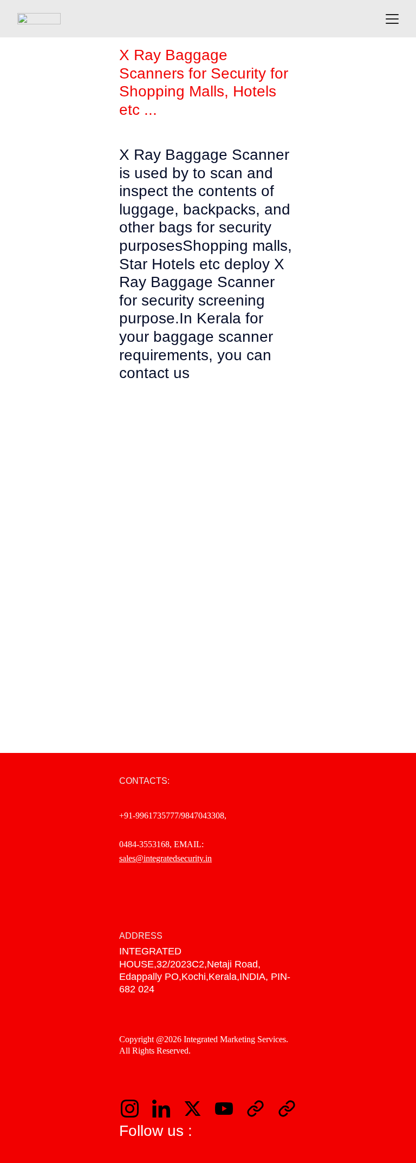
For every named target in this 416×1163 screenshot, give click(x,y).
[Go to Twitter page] (198, 1108)
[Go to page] (260, 1108)
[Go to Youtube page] (229, 1108)
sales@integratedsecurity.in (165, 858)
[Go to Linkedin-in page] (166, 1108)
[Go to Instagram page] (135, 1108)
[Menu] (392, 19)
